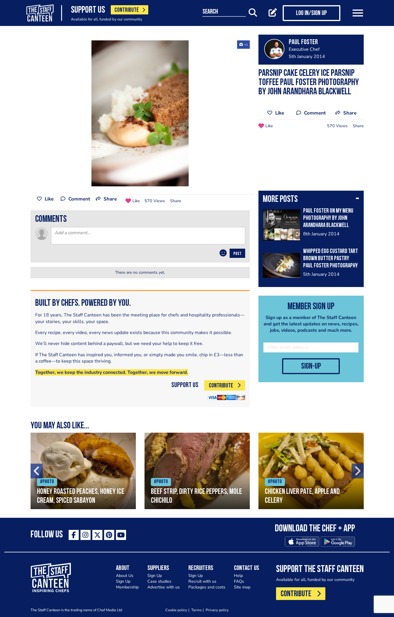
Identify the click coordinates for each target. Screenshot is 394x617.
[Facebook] (74, 535)
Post (237, 254)
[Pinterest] (109, 535)
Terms (196, 609)
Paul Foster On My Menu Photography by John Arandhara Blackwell (328, 218)
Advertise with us (163, 587)
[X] (97, 535)
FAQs (239, 581)
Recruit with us (202, 581)
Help (238, 575)
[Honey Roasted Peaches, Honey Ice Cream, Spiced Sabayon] (83, 471)
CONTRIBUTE (127, 10)
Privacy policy (217, 609)
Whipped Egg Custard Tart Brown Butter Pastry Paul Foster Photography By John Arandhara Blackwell (330, 265)
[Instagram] (85, 535)
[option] (140, 113)
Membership (127, 587)
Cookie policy (176, 609)
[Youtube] (121, 535)
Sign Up (123, 581)
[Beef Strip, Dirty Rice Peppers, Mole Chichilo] (197, 471)
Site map (242, 587)
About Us (124, 575)
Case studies (159, 581)
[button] (311, 200)
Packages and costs (206, 587)
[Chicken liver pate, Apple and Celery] (311, 471)
